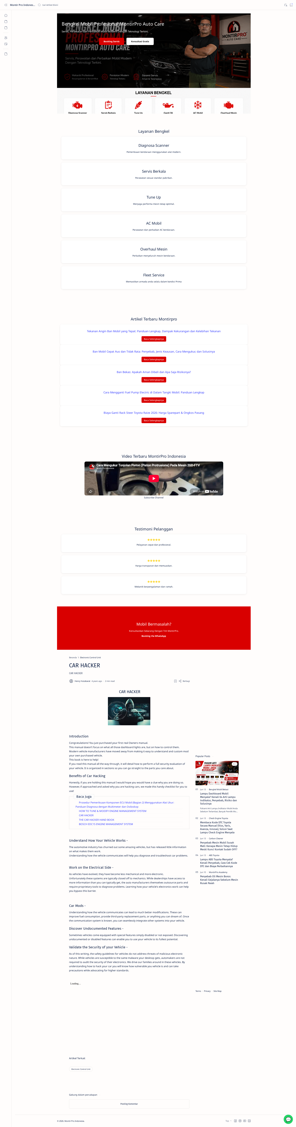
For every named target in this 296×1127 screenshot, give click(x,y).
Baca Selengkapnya (154, 338)
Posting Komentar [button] (129, 1104)
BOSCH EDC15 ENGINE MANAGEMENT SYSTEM (106, 824)
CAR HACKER (86, 815)
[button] (234, 764)
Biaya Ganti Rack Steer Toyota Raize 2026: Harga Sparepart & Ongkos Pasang (154, 413)
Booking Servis (111, 41)
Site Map (218, 991)
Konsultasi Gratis (140, 41)
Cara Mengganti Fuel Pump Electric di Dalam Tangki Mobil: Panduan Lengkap (153, 392)
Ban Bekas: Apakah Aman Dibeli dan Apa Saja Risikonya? (154, 372)
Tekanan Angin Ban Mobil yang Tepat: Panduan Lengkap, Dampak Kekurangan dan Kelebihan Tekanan (154, 331)
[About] (5, 38)
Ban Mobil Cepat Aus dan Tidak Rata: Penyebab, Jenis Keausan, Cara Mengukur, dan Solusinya (154, 351)
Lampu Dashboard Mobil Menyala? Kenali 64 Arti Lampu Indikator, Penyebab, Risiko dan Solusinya (218, 798)
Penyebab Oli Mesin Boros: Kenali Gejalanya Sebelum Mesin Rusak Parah (219, 880)
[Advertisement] (217, 702)
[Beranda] (5, 15)
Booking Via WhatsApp (154, 635)
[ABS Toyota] (214, 855)
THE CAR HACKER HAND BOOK (96, 819)
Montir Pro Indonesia (22, 5)
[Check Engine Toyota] (218, 818)
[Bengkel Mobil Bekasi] (218, 789)
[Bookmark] (291, 5)
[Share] (184, 681)
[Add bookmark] (175, 681)
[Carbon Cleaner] (216, 838)
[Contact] (5, 44)
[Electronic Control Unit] (81, 1069)
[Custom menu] (5, 54)
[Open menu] (5, 5)
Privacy (207, 991)
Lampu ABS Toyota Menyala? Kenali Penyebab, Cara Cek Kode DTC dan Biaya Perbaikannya (218, 863)
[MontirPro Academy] (218, 872)
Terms (198, 991)
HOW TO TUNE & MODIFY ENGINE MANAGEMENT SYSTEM (112, 811)
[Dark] (285, 5)
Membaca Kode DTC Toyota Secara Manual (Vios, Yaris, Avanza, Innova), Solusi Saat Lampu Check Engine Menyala (217, 827)
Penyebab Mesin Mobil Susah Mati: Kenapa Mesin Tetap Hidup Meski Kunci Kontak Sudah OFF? (219, 846)
